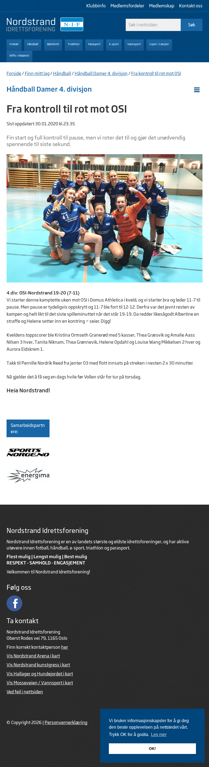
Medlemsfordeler (127, 5)
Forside (14, 73)
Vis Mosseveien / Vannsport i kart (40, 682)
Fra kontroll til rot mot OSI (156, 73)
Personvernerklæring (66, 722)
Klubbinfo (96, 5)
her (64, 647)
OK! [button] (152, 748)
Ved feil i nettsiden (25, 691)
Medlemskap (161, 5)
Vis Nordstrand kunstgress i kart (38, 664)
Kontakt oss (190, 5)
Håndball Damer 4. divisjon (101, 73)
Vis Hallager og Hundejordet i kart (40, 673)
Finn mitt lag (37, 73)
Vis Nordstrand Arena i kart (33, 656)
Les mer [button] (159, 734)
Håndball (62, 73)
